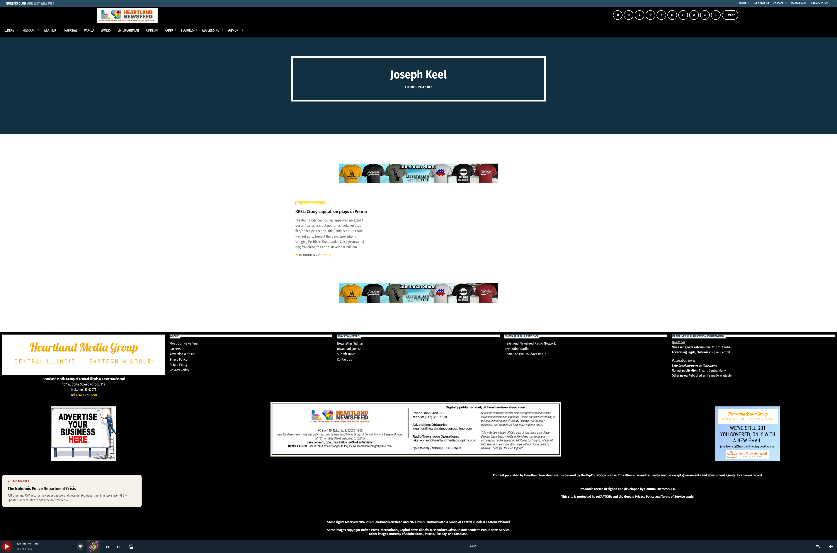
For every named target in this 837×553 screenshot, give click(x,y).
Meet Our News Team (184, 343)
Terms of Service (673, 497)
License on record (749, 475)
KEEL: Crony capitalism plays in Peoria (331, 211)
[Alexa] (705, 15)
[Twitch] (628, 15)
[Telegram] (661, 15)
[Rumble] (672, 15)
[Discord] (694, 15)
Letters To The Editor (311, 203)
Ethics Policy (178, 359)
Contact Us (344, 359)
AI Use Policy (178, 365)
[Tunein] (639, 15)
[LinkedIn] (683, 15)
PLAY (730, 15)
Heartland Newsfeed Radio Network (530, 343)
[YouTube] (618, 15)
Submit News (346, 354)
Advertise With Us (182, 354)
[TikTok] (650, 15)
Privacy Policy (179, 370)
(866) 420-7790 (86, 395)
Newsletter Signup (350, 343)
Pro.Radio (586, 489)
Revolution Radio (516, 349)
